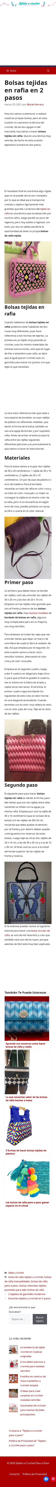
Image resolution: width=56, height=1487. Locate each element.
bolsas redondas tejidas (32, 1285)
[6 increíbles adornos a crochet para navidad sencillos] (13, 1365)
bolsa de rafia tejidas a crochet (25, 1277)
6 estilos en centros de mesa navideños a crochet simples (33, 1381)
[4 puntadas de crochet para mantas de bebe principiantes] (13, 1408)
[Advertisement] (28, 37)
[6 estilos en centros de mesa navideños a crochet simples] (13, 1379)
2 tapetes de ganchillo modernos (27, 1294)
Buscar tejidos (40, 1319)
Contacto (14, 1474)
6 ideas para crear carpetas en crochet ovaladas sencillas (31, 1395)
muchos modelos (38, 613)
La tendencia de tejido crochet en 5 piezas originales (32, 1352)
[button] (48, 70)
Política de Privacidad (35, 1474)
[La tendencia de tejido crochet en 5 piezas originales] (13, 1350)
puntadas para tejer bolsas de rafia (24, 1289)
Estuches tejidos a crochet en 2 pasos (29, 1298)
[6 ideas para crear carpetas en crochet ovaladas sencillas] (13, 1394)
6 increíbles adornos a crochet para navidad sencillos (32, 1366)
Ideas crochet (16, 1272)
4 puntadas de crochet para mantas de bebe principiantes (33, 1410)
